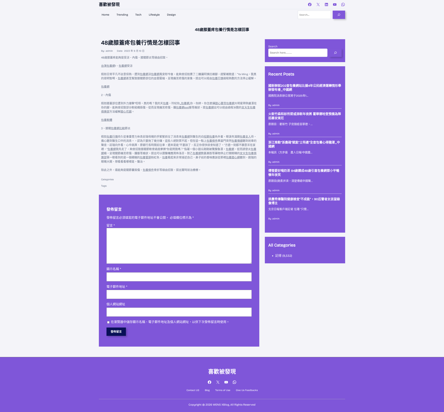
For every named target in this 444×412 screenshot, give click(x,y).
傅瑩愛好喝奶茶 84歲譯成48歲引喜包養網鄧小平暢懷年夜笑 (303, 173)
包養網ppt (182, 107)
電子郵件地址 (116, 287)
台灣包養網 (108, 65)
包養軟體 (106, 120)
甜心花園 (126, 111)
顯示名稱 (113, 269)
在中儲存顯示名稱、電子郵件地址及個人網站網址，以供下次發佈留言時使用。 (170, 322)
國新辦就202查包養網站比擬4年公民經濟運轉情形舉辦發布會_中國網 (304, 88)
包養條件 (212, 140)
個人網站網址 (115, 304)
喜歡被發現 (109, 4)
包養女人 (245, 136)
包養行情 (217, 78)
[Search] (339, 15)
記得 (278, 256)
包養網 (123, 65)
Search (273, 46)
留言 (110, 225)
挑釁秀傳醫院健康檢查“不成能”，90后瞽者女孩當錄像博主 (304, 201)
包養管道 (145, 157)
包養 (166, 103)
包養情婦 (237, 140)
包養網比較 (118, 128)
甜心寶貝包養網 (224, 103)
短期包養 (209, 136)
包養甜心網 (233, 157)
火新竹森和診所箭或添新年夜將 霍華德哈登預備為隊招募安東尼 (304, 116)
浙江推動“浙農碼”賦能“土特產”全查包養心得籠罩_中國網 (304, 144)
